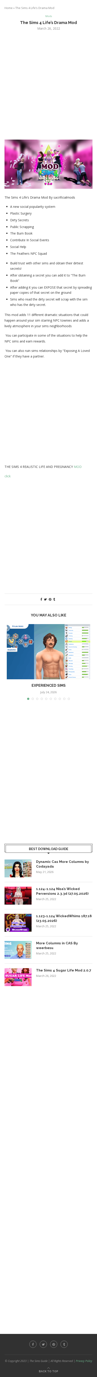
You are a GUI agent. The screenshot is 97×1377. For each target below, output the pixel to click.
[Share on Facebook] (41, 599)
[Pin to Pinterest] (50, 599)
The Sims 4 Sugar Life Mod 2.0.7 (63, 970)
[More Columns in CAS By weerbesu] (18, 950)
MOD (78, 467)
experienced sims (49, 685)
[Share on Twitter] (45, 599)
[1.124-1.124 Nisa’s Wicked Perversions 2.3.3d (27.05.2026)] (18, 896)
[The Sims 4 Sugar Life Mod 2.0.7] (18, 977)
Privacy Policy (84, 1361)
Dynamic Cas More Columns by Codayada (62, 864)
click (8, 476)
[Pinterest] (53, 1344)
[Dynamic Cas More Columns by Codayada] (18, 868)
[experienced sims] (48, 652)
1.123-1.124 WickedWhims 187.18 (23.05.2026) (64, 918)
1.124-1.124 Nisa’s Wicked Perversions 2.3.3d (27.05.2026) (62, 891)
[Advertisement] (48, 84)
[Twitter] (43, 1344)
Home (9, 8)
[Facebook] (33, 1344)
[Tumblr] (64, 1344)
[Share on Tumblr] (54, 599)
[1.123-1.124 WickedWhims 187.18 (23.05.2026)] (18, 923)
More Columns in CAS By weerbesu (57, 945)
